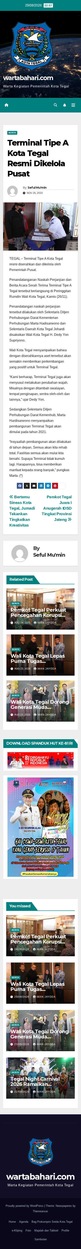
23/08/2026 (22, 996)
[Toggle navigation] (73, 105)
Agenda (23, 1221)
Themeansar (40, 1211)
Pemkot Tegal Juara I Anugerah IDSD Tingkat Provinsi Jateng (57, 508)
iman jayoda (46, 622)
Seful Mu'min (37, 187)
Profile (65, 1230)
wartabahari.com (28, 78)
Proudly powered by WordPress (25, 1205)
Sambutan (40, 1239)
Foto (28, 1230)
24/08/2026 (22, 949)
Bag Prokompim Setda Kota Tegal (52, 1221)
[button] (55, 105)
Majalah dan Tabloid (46, 1230)
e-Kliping (17, 1230)
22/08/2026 (22, 1091)
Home (12, 1221)
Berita (12, 133)
